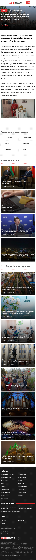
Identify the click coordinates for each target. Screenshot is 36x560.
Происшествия (5, 492)
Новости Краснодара (7, 474)
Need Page (17, 555)
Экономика (4, 498)
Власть (3, 483)
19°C (28, 3)
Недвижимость (23, 486)
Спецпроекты (22, 492)
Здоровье (21, 483)
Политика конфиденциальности (25, 507)
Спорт (3, 495)
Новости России (6, 477)
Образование (5, 489)
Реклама (3, 520)
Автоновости (22, 477)
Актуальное (4, 480)
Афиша (20, 480)
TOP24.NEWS (4, 25)
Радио (3, 523)
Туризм (20, 495)
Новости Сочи (22, 474)
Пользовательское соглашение (10, 511)
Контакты (21, 520)
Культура (3, 486)
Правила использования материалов (8, 507)
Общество (21, 489)
